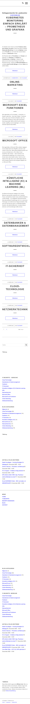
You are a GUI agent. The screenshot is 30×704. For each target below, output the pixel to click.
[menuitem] (22, 3)
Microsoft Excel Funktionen (15, 106)
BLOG (3, 503)
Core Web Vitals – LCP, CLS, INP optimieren (13, 649)
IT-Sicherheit (15, 266)
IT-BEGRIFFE (5, 498)
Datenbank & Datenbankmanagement (11, 413)
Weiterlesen (15, 70)
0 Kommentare (15, 77)
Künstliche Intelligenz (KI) (8, 419)
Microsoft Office (15, 140)
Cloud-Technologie (15, 15)
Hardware (4, 384)
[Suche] (22, 3)
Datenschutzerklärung (11, 690)
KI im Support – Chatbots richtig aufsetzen (12, 470)
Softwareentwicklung (7, 400)
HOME (4, 496)
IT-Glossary (24, 77)
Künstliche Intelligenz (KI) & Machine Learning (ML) (15, 182)
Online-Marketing (15, 83)
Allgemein (4, 409)
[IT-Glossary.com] (12, 3)
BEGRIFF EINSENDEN (8, 501)
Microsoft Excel (6, 421)
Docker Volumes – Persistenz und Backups (13, 466)
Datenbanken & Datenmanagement (15, 224)
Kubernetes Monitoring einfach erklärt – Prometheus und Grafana (15, 23)
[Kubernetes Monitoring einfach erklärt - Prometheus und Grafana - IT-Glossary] (15, 40)
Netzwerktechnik (15, 309)
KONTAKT (5, 505)
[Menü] (26, 3)
